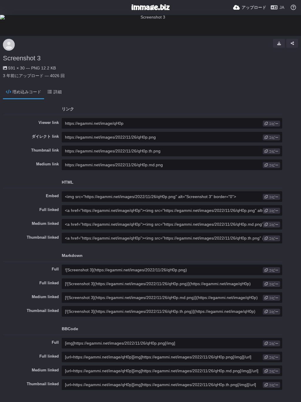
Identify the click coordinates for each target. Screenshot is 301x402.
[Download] (279, 43)
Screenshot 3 (22, 58)
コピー (273, 123)
